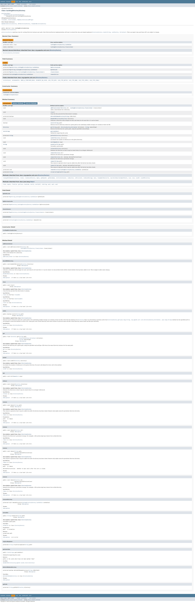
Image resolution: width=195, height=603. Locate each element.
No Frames (24, 4)
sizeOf (137, 178)
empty (38, 178)
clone (4, 184)
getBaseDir (44, 178)
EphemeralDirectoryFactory (9, 23)
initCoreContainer (61, 178)
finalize (14, 184)
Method (20, 6)
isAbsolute (71, 178)
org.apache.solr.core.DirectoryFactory (14, 14)
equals (9, 184)
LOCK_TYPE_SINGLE (94, 80)
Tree (20, 1)
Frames (18, 4)
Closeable (4, 19)
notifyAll (38, 184)
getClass (20, 184)
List (19, 72)
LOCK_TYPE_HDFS (52, 80)
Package (8, 1)
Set (10, 74)
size (130, 178)
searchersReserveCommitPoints (118, 178)
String (13, 69)
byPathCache (54, 69)
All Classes (33, 4)
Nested (7, 6)
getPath (53, 135)
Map (10, 67)
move (95, 178)
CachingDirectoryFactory (10, 94)
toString (44, 184)
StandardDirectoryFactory (38, 23)
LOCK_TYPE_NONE (73, 80)
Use (17, 1)
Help (30, 1)
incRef (52, 138)
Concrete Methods (31, 103)
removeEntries (54, 74)
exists (52, 122)
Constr (15, 6)
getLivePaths (54, 131)
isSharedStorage (88, 178)
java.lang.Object (6, 13)
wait (49, 184)
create (22, 178)
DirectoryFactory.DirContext (11, 53)
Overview (2, 1)
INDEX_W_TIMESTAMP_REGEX (28, 80)
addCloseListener (55, 108)
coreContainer (7, 80)
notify (32, 184)
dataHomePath (15, 80)
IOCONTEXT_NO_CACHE (41, 80)
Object (32, 181)
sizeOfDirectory (145, 178)
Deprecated (25, 1)
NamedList (56, 142)
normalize (53, 144)
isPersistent (78, 178)
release (53, 148)
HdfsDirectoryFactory (24, 23)
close (52, 112)
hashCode (26, 184)
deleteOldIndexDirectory (58, 116)
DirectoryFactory (11, 29)
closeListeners (55, 72)
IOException (24, 265)
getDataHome (51, 178)
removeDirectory (55, 169)
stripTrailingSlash (56, 172)
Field (11, 6)
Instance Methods (18, 103)
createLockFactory (30, 178)
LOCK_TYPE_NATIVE (63, 80)
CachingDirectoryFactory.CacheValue (61, 44)
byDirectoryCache (55, 67)
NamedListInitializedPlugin (25, 19)
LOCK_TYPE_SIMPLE (83, 80)
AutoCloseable (12, 19)
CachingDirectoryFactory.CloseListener (62, 47)
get (51, 127)
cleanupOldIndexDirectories (11, 178)
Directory (14, 67)
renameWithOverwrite (103, 178)
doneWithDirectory (56, 118)
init (52, 142)
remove (52, 152)
